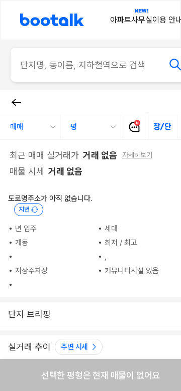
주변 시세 (74, 346)
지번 (24, 209)
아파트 (120, 20)
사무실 (141, 20)
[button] (30, 127)
